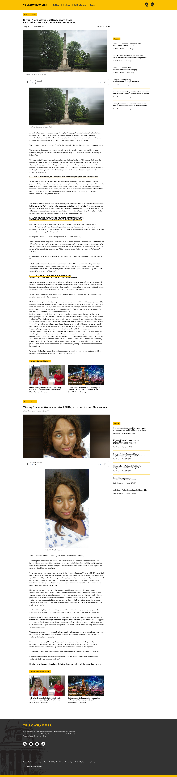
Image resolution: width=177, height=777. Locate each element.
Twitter (103, 26)
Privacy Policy (27, 762)
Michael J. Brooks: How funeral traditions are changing (125, 69)
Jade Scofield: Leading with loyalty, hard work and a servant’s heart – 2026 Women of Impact (131, 93)
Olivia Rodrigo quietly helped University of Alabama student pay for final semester (45, 388)
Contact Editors (80, 762)
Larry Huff (27, 26)
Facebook (109, 26)
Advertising (91, 762)
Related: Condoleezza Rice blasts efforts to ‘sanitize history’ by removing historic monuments (53, 277)
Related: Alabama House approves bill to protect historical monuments (63, 177)
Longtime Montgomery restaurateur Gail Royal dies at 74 (126, 81)
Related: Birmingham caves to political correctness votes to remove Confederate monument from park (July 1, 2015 (57, 219)
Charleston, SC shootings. (68, 211)
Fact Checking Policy (56, 762)
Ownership (68, 762)
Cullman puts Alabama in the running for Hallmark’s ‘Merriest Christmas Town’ (84, 388)
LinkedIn (106, 26)
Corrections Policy (41, 762)
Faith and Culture (30, 15)
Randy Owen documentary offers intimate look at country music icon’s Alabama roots (130, 105)
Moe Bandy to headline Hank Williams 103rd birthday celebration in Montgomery (129, 57)
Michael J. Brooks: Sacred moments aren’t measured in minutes (127, 45)
